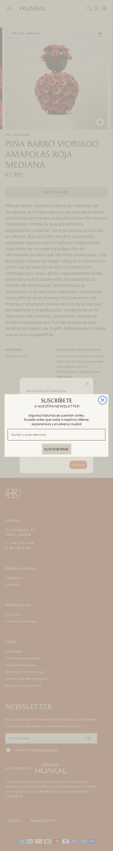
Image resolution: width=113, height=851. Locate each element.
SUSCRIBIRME (56, 449)
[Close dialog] (103, 400)
